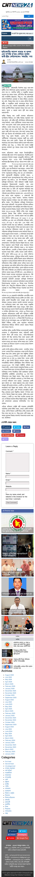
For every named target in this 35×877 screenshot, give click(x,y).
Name (8, 474)
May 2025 (8, 707)
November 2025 (10, 693)
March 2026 (9, 684)
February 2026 (10, 686)
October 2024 (9, 722)
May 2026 (8, 679)
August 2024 (9, 727)
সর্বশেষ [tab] (17, 636)
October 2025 (9, 695)
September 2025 (10, 698)
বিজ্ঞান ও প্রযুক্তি (9, 793)
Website (8, 486)
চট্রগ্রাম (7, 782)
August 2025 (9, 700)
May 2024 (8, 734)
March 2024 (9, 738)
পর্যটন (7, 786)
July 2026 (8, 677)
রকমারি (7, 800)
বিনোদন (7, 795)
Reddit (17, 431)
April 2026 (8, 682)
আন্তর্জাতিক (8, 773)
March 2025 (9, 711)
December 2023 (10, 745)
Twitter (17, 427)
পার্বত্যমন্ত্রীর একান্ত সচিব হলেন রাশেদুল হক (17, 594)
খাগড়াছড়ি (8, 777)
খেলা (6, 779)
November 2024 (10, 720)
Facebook (6, 427)
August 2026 (9, 675)
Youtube (11, 838)
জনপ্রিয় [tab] (17, 639)
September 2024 (10, 725)
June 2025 (8, 704)
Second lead (8, 46)
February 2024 (10, 740)
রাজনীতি (7, 804)
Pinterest (21, 435)
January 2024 (9, 743)
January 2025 (9, 716)
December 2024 (10, 718)
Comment (10, 451)
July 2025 (8, 702)
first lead (8, 761)
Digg (27, 427)
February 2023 (10, 752)
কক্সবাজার (8, 775)
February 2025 (10, 713)
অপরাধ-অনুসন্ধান (10, 768)
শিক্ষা (6, 807)
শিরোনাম (5, 48)
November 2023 (10, 747)
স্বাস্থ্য (6, 813)
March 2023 (9, 749)
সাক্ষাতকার (8, 811)
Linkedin (7, 431)
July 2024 (8, 729)
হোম (5, 43)
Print (5, 439)
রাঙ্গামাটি (7, 802)
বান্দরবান (7, 788)
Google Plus (8, 435)
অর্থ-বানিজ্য (8, 770)
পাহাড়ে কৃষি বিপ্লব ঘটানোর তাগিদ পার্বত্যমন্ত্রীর (13, 573)
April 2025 (8, 709)
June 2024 (8, 731)
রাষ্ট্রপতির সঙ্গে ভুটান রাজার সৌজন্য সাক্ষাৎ (16, 632)
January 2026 (9, 689)
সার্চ (29, 16)
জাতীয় (14, 46)
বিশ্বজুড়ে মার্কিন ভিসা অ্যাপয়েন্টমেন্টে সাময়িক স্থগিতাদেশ (14, 554)
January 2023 (9, 754)
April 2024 (8, 736)
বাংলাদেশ (19, 46)
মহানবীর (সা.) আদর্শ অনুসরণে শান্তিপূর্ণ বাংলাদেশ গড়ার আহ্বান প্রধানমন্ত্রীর (15, 612)
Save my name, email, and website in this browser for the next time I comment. (16, 496)
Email (8, 480)
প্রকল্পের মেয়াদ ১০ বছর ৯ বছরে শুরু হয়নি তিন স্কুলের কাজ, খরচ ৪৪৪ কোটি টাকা (16, 530)
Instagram (23, 835)
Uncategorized (10, 766)
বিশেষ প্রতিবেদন (26, 46)
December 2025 (10, 691)
